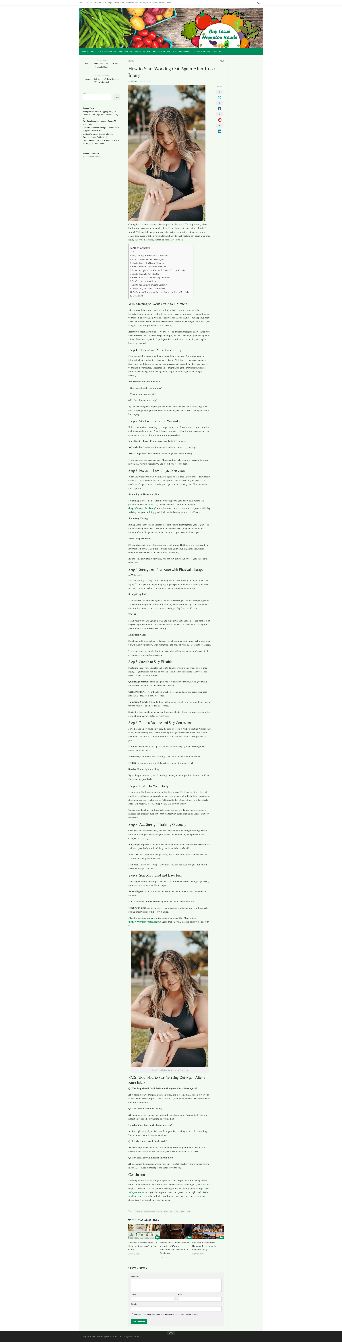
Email (181, 1294)
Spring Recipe (119, 2)
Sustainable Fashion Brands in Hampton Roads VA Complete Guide (142, 1246)
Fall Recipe (107, 2)
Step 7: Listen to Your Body (144, 281)
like (171, 1211)
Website (134, 1304)
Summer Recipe (132, 2)
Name (134, 1294)
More (189, 1211)
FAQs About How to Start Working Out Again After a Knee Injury (162, 292)
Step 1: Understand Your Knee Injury (148, 259)
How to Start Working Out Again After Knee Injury (151, 1211)
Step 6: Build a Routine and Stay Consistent (151, 277)
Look (176, 1211)
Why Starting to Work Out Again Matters (150, 255)
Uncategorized (145, 2)
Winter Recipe (158, 2)
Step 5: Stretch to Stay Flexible (145, 273)
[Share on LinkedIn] (219, 128)
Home (81, 2)
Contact (168, 2)
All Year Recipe (96, 2)
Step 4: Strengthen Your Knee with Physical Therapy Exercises (159, 270)
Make (182, 1211)
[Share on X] (219, 95)
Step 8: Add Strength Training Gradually (149, 284)
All (86, 2)
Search (86, 92)
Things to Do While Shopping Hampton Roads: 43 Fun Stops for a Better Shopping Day (100, 114)
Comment (136, 1276)
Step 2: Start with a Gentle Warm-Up (148, 262)
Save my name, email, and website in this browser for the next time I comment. (166, 1314)
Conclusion (138, 295)
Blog (131, 60)
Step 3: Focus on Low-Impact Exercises (149, 266)
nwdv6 (134, 81)
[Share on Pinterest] (219, 117)
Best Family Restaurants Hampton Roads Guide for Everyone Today (204, 1246)
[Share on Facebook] (219, 106)
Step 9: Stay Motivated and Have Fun (149, 288)
